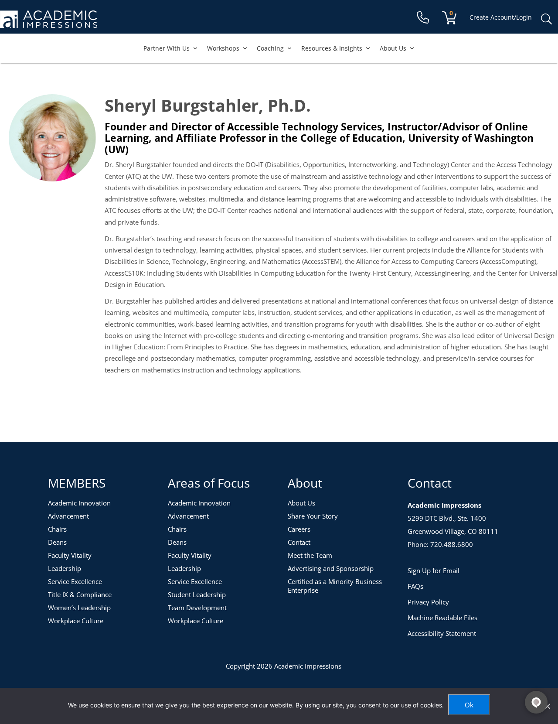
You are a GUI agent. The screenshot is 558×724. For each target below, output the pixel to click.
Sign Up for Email (433, 570)
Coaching (270, 48)
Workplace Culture (75, 620)
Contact (299, 542)
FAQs (415, 586)
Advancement (68, 516)
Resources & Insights (331, 48)
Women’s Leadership (79, 607)
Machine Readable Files (442, 617)
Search (546, 19)
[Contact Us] (423, 17)
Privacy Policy (428, 602)
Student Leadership (197, 594)
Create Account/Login (501, 17)
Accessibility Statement (442, 633)
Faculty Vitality (70, 555)
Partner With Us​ (166, 48)
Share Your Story (313, 516)
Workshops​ (223, 48)
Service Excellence (75, 581)
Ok (469, 704)
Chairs (57, 529)
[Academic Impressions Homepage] (48, 23)
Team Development (197, 607)
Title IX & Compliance (80, 594)
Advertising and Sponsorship (331, 568)
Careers (299, 529)
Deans (57, 542)
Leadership (64, 568)
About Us (393, 48)
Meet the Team (310, 555)
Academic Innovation (79, 503)
